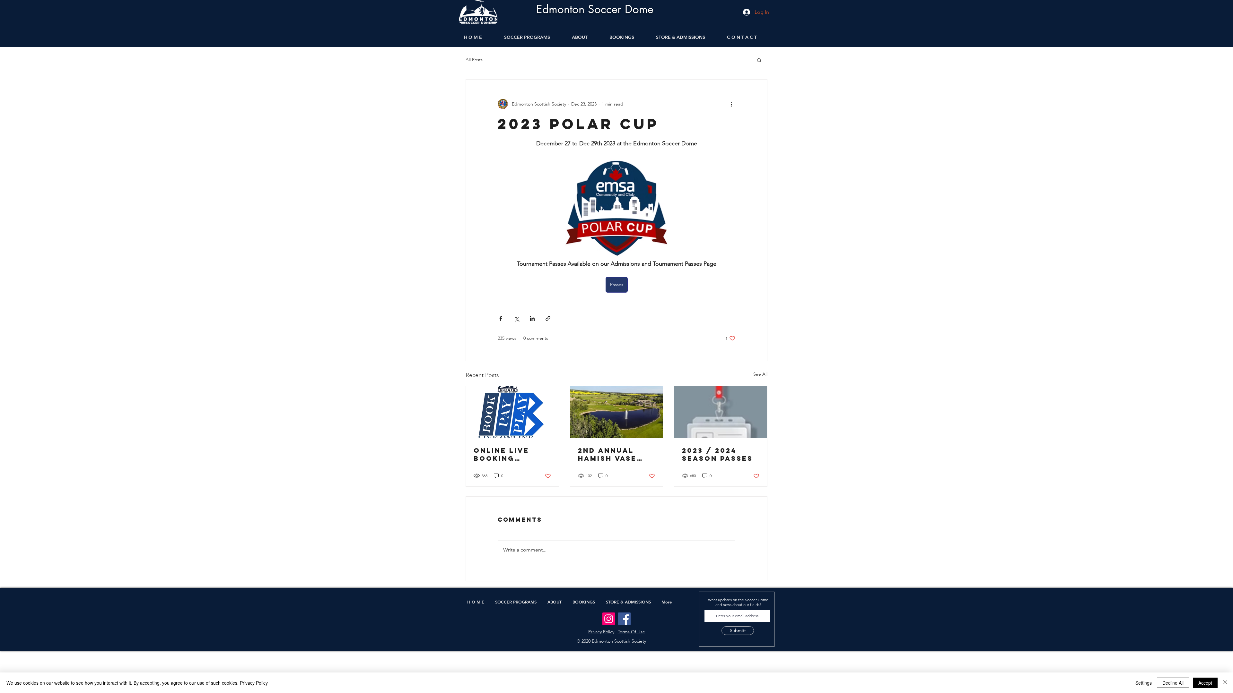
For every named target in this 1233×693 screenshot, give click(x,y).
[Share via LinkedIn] (532, 318)
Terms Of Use (631, 632)
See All (760, 374)
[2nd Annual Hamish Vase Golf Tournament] (616, 412)
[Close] (1225, 683)
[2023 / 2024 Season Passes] (720, 412)
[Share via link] (548, 318)
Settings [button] (1143, 683)
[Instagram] (608, 618)
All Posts (474, 60)
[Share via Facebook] (501, 318)
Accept (1205, 683)
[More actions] (731, 104)
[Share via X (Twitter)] (516, 318)
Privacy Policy (601, 632)
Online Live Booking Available (501, 454)
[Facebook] (624, 618)
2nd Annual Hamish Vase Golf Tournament (608, 454)
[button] (759, 60)
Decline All (1173, 683)
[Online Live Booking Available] (512, 412)
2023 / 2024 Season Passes (717, 454)
